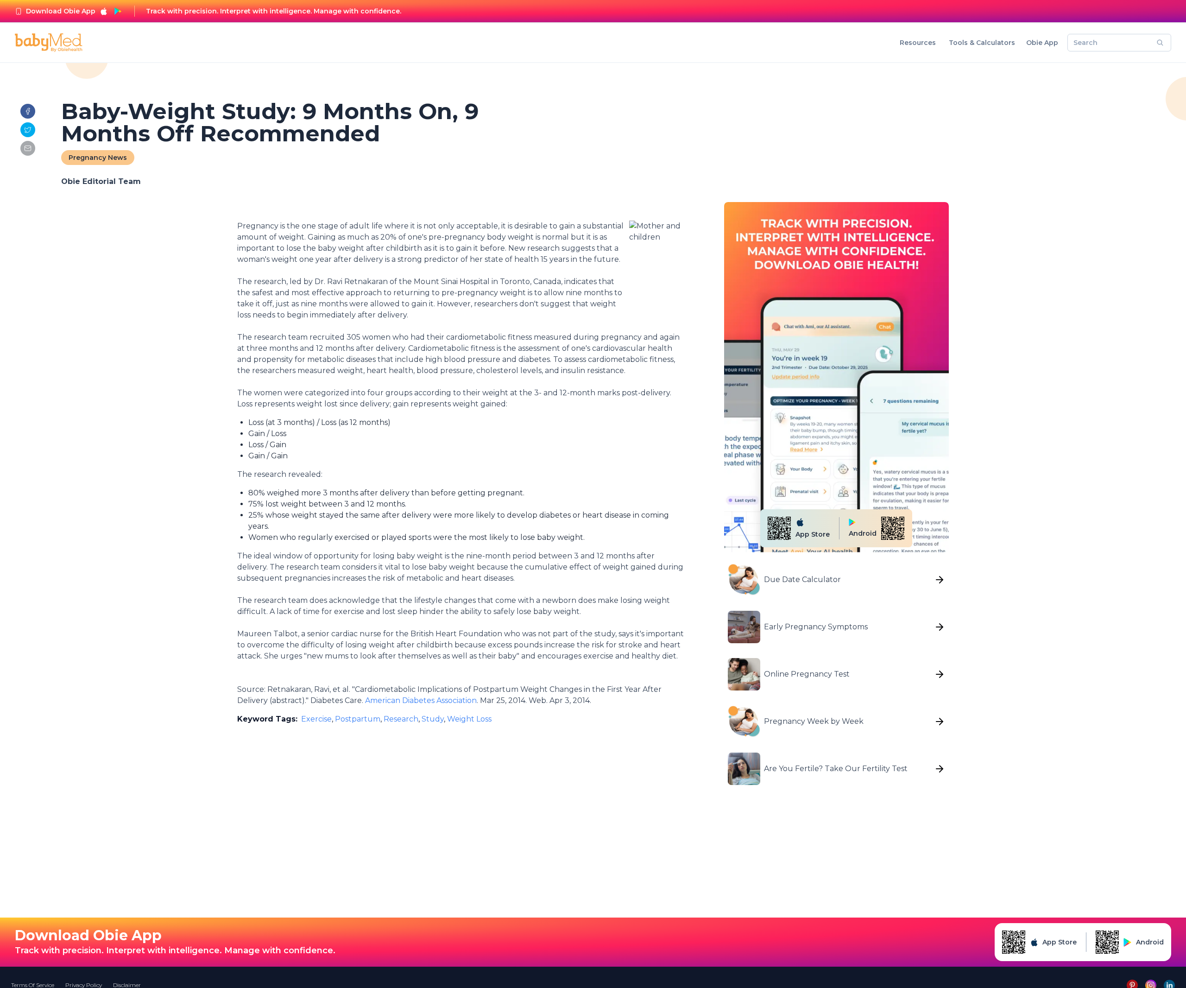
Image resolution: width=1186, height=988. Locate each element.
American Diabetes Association (421, 700)
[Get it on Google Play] (117, 11)
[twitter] (28, 129)
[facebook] (28, 111)
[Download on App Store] (103, 11)
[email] (28, 148)
